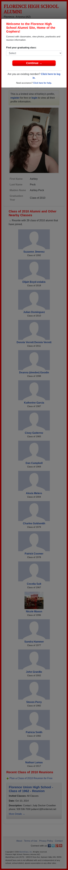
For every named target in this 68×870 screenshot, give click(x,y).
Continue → (34, 63)
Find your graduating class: (21, 47)
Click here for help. (42, 83)
